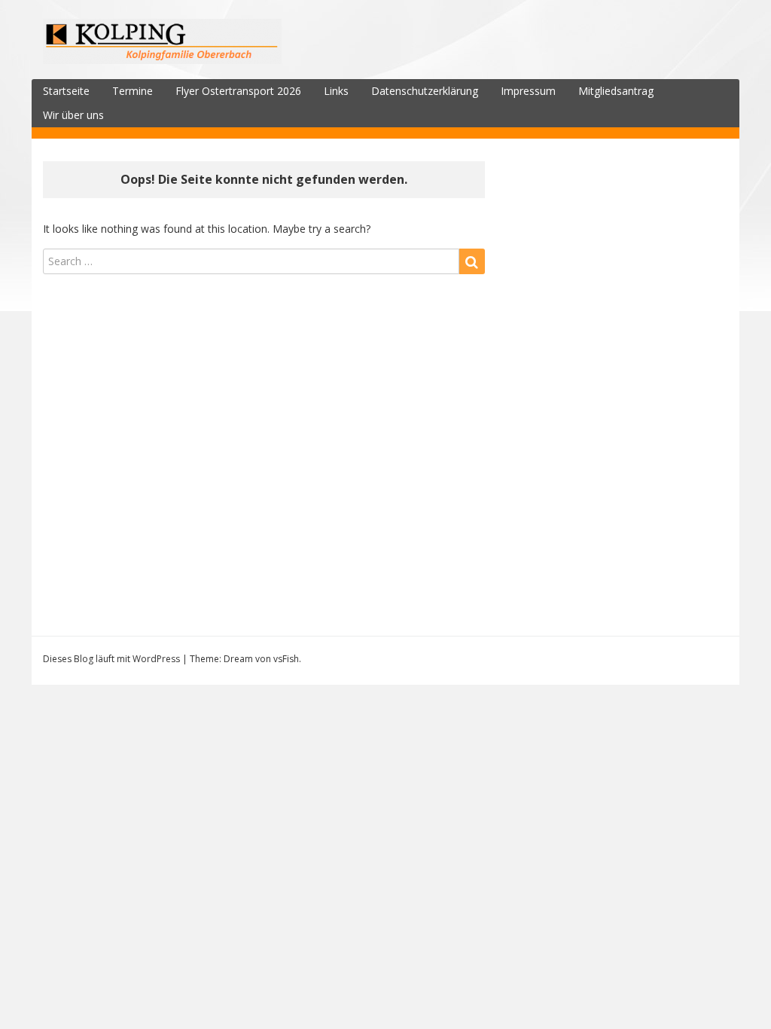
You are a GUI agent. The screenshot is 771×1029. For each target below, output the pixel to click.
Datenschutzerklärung (424, 91)
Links (336, 91)
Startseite (66, 91)
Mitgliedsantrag (616, 91)
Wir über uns (73, 115)
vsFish (286, 658)
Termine (132, 91)
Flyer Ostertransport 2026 (238, 91)
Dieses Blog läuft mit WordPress (111, 658)
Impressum (528, 91)
